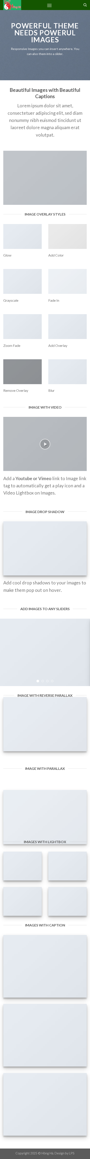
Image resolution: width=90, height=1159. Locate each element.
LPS (71, 1153)
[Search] (85, 5)
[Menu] (49, 5)
